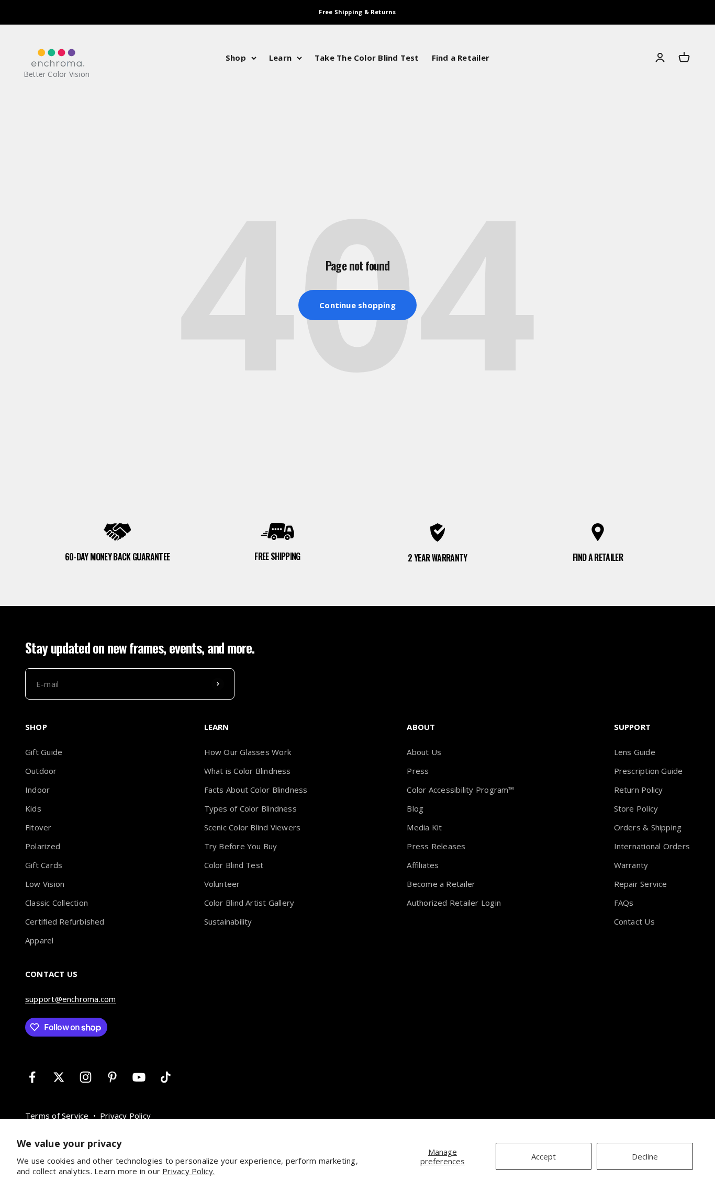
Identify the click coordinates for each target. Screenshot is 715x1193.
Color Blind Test (234, 865)
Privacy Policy (125, 1115)
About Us (424, 752)
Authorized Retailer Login (454, 902)
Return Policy (638, 789)
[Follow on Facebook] (32, 1077)
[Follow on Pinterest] (112, 1077)
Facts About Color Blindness (256, 789)
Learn (280, 57)
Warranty (631, 865)
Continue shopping (357, 305)
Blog (415, 808)
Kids (33, 808)
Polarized (42, 846)
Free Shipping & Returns (357, 12)
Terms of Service (57, 1115)
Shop (236, 57)
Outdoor (41, 771)
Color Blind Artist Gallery (249, 902)
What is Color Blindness (247, 771)
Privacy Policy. (188, 1171)
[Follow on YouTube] (139, 1077)
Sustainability (228, 921)
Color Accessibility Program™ (460, 789)
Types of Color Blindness (250, 808)
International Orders (652, 846)
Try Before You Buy (240, 846)
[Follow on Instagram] (86, 1077)
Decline (645, 1156)
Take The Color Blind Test (367, 57)
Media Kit (424, 827)
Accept (543, 1156)
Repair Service (640, 884)
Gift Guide (43, 752)
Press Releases (436, 846)
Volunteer (222, 884)
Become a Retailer (441, 884)
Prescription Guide (648, 771)
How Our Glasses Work (248, 752)
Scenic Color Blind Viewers (252, 827)
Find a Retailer (460, 57)
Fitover (38, 827)
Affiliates (423, 865)
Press (418, 771)
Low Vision (44, 884)
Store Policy (636, 808)
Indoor (37, 789)
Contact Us (634, 921)
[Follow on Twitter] (59, 1077)
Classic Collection (56, 902)
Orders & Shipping (648, 827)
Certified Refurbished (65, 921)
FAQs (624, 902)
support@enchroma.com (70, 999)
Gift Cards (43, 865)
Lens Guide (634, 752)
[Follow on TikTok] (166, 1077)
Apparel (39, 940)
